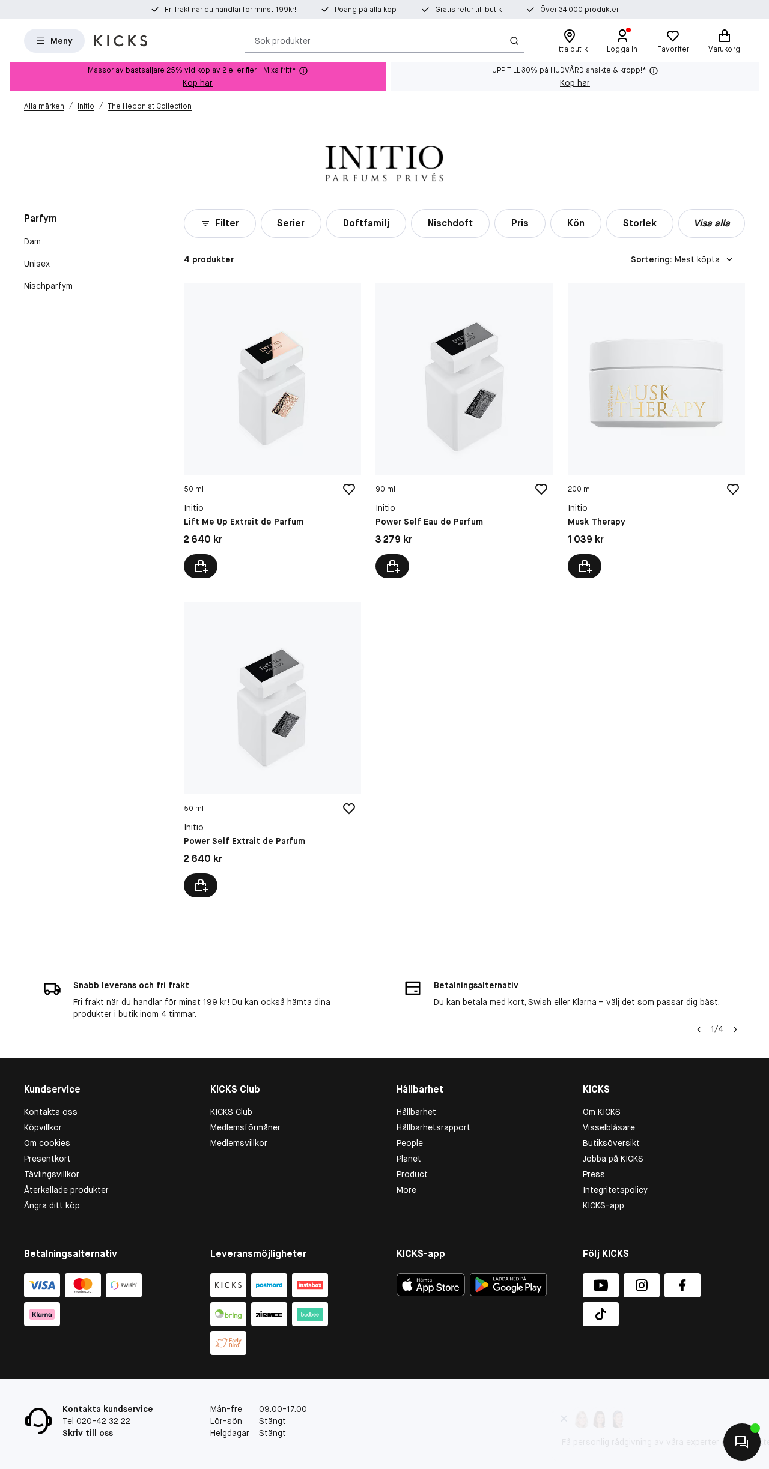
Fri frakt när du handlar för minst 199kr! (230, 9)
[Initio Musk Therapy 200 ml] (656, 430)
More (406, 1189)
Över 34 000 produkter (579, 9)
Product (412, 1174)
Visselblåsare (609, 1127)
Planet (409, 1158)
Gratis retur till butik (468, 9)
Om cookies (47, 1143)
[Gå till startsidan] (120, 41)
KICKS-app (603, 1205)
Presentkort (47, 1158)
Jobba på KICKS (613, 1158)
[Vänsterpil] (698, 1029)
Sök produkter (283, 40)
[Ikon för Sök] (514, 40)
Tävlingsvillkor (51, 1174)
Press (594, 1174)
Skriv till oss (87, 1433)
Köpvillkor (43, 1127)
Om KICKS (602, 1111)
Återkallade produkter (66, 1189)
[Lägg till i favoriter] (349, 489)
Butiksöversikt (611, 1143)
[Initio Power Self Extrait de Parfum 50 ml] (272, 749)
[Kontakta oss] (742, 1442)
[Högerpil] (735, 1029)
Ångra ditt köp (52, 1205)
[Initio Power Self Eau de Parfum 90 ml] (464, 430)
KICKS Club (231, 1111)
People (410, 1143)
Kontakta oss (51, 1111)
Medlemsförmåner (245, 1127)
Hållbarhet (416, 1111)
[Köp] (200, 566)
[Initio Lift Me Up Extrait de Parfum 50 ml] (272, 430)
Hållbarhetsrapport (433, 1127)
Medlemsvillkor (238, 1143)
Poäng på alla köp (366, 9)
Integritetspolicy (615, 1189)
